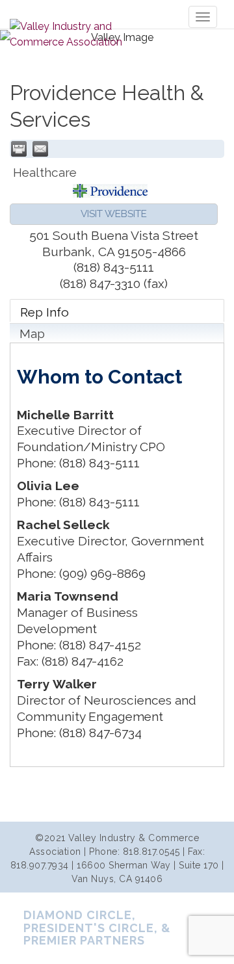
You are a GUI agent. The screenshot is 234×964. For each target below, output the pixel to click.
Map (32, 333)
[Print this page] (19, 149)
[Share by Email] (40, 149)
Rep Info (44, 312)
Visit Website (114, 214)
